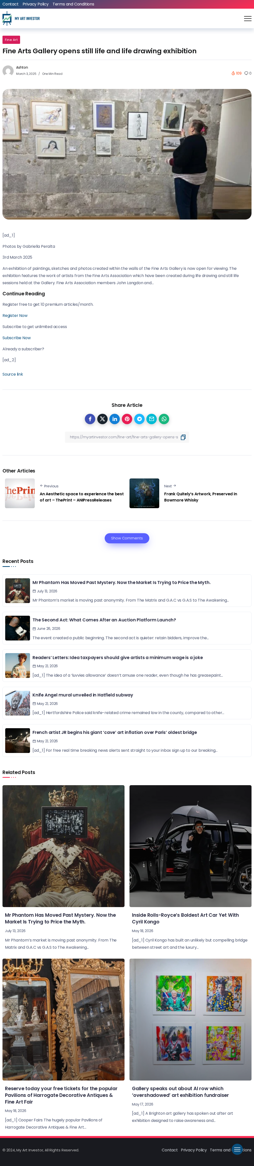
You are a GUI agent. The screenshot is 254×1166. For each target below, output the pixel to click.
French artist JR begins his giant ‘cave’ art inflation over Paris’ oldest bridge (114, 732)
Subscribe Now (16, 338)
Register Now (15, 315)
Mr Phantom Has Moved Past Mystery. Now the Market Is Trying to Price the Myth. (121, 582)
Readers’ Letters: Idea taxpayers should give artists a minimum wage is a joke (117, 658)
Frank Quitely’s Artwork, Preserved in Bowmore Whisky (200, 497)
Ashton (22, 67)
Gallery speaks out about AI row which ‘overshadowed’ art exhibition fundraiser (180, 1092)
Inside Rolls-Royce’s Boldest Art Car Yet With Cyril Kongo (185, 918)
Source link (12, 374)
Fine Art (11, 40)
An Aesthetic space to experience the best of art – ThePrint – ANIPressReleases (82, 497)
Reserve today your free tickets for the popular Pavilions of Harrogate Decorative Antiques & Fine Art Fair (61, 1095)
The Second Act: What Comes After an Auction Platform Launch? (104, 620)
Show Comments (127, 538)
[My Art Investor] (21, 18)
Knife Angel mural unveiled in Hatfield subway (82, 695)
